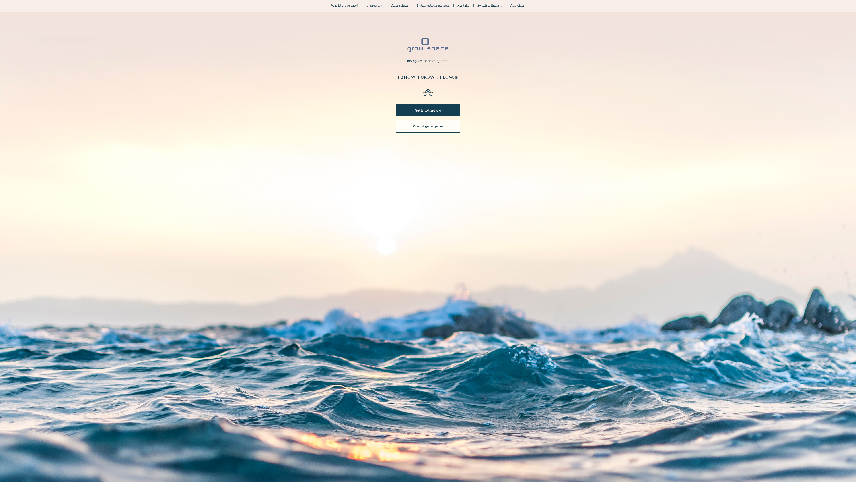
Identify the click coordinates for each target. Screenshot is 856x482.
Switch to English (489, 5)
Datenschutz (399, 5)
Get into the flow (428, 110)
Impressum (374, 5)
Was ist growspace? (428, 126)
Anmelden (517, 5)
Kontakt (463, 5)
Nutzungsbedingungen (433, 5)
